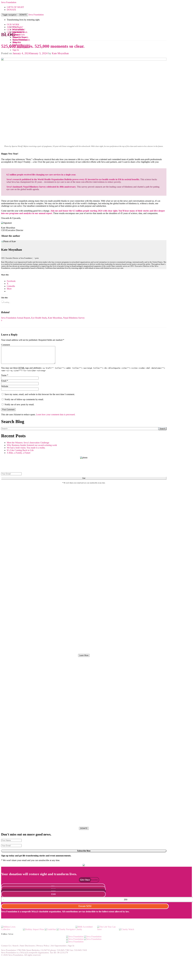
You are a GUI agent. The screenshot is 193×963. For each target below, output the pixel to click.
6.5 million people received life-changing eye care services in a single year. (41, 174)
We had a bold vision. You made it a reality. (26, 447)
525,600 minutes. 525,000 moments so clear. (42, 46)
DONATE (23, 15)
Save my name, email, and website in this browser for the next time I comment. (40, 394)
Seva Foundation (8, 2)
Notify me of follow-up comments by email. (24, 399)
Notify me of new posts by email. (19, 404)
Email (4, 381)
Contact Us (6, 946)
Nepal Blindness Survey (74, 318)
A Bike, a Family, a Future (18, 453)
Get (83, 478)
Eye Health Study (39, 318)
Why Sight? (17, 27)
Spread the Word (19, 40)
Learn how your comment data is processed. (55, 414)
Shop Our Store (19, 37)
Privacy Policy (42, 946)
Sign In (15, 50)
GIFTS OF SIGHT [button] (15, 7)
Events (15, 34)
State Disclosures (27, 946)
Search (162, 429)
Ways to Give (18, 32)
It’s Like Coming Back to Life (20, 450)
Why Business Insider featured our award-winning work (32, 445)
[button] (83, 880)
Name (4, 375)
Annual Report (23, 318)
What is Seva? (18, 29)
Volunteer (16, 42)
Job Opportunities (58, 946)
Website (4, 386)
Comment (5, 345)
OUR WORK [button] (13, 24)
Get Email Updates (20, 47)
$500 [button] (53, 894)
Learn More (83, 655)
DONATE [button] (11, 9)
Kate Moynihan (60, 53)
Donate (84, 906)
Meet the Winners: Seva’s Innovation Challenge (28, 442)
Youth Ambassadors (21, 45)
